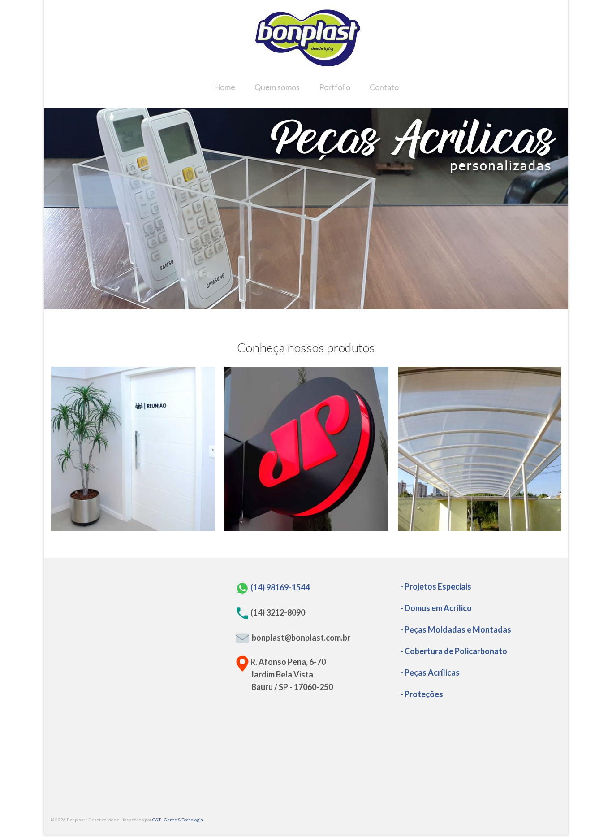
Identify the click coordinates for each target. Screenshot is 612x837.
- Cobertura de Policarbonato (453, 651)
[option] (306, 208)
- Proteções (421, 694)
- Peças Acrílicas (430, 672)
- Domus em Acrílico (436, 608)
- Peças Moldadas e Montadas (455, 629)
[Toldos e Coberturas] (480, 449)
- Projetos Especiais (435, 586)
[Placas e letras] (133, 449)
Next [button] (556, 209)
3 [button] (300, 304)
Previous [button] (56, 209)
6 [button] (332, 304)
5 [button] (322, 304)
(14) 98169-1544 (280, 587)
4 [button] (311, 304)
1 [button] (279, 304)
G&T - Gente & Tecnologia (177, 819)
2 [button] (289, 304)
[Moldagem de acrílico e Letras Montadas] (306, 449)
